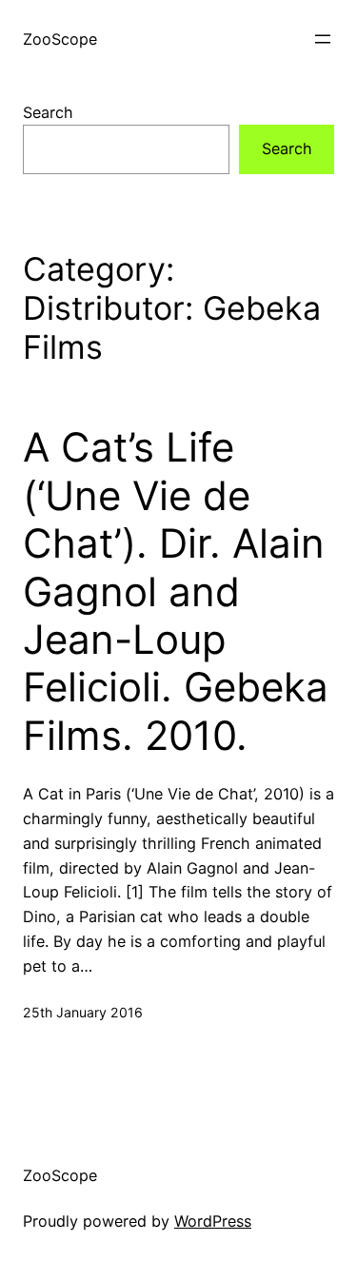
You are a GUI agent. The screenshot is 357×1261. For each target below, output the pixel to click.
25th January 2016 (83, 1012)
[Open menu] (322, 39)
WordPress (212, 1221)
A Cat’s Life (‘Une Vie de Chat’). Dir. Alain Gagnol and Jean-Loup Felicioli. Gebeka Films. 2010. (175, 591)
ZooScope (60, 39)
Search (48, 112)
